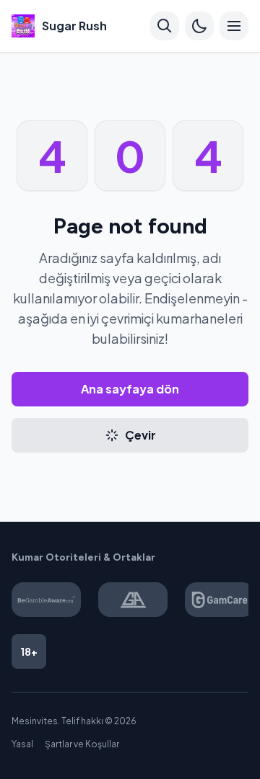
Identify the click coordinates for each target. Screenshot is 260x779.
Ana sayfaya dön (130, 388)
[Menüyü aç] (234, 26)
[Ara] (164, 26)
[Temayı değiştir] (199, 26)
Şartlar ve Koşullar (82, 744)
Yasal (22, 744)
